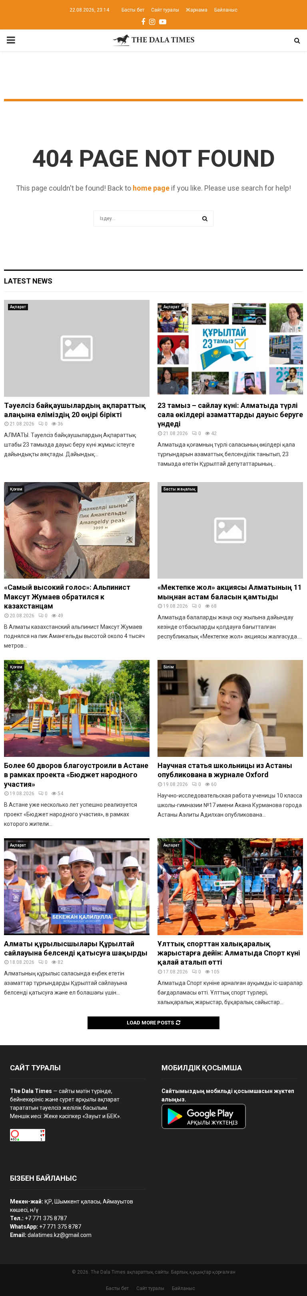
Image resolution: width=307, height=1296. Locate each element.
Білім (168, 667)
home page (151, 188)
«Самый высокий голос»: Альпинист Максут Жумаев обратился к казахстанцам (67, 596)
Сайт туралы (165, 10)
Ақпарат (18, 307)
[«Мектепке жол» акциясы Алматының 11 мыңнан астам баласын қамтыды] (230, 530)
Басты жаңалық (179, 489)
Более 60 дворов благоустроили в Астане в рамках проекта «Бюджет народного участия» (76, 774)
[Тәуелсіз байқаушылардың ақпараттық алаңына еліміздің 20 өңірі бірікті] (77, 348)
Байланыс (225, 10)
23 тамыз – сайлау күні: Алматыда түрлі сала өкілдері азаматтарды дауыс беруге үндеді (230, 414)
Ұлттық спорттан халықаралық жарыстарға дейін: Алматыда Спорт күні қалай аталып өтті (228, 953)
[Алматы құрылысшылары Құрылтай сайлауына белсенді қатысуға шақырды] (77, 886)
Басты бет (133, 10)
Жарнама (196, 10)
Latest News (28, 281)
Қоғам (16, 489)
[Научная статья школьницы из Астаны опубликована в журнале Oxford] (230, 708)
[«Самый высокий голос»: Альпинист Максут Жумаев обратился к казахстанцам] (77, 530)
